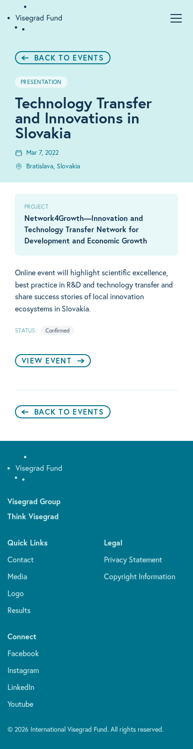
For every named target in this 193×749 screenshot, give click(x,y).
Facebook (23, 653)
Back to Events (69, 57)
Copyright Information (139, 576)
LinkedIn (20, 687)
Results (18, 610)
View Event (47, 360)
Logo (15, 593)
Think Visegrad (33, 516)
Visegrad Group (33, 501)
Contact (20, 559)
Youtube (20, 704)
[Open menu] (176, 18)
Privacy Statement (133, 559)
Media (17, 576)
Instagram (23, 670)
